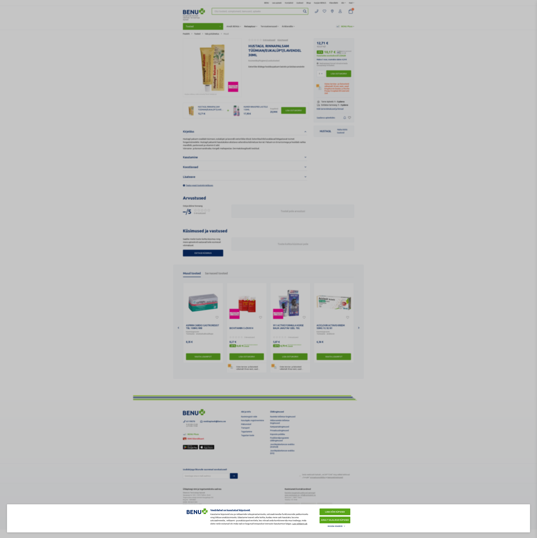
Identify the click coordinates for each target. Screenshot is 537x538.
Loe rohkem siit (299, 523)
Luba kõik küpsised (335, 512)
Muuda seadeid (335, 526)
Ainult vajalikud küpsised (335, 520)
